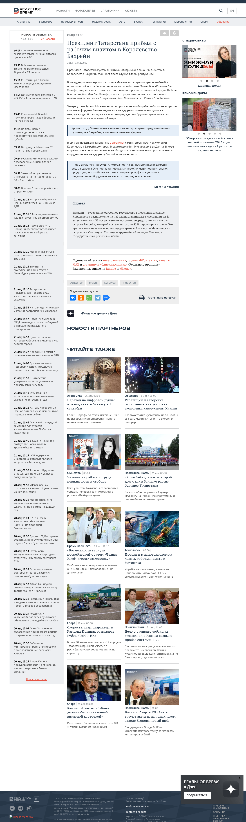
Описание (219, 812)
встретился (117, 142)
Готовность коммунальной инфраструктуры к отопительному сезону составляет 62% (35, 556)
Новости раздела (36, 679)
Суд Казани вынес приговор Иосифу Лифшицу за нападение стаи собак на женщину (36, 366)
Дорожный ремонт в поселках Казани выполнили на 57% (36, 353)
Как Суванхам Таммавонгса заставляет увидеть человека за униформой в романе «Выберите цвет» (92, 486)
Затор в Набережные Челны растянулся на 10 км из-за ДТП (35, 203)
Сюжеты (131, 10)
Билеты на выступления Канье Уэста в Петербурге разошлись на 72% (33, 270)
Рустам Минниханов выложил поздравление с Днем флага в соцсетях (36, 162)
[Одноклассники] (174, 33)
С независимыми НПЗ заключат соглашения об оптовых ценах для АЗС (35, 54)
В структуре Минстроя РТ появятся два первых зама (33, 148)
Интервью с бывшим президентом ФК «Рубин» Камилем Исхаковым (92, 717)
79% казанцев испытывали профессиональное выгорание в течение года (34, 396)
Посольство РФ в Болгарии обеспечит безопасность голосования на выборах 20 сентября (35, 231)
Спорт (204, 21)
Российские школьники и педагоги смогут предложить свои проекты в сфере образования (36, 602)
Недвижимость (101, 21)
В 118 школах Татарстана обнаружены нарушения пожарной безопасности (30, 523)
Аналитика (23, 21)
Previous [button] (185, 61)
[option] (209, 61)
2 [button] (207, 81)
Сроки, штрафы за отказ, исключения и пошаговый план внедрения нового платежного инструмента (93, 411)
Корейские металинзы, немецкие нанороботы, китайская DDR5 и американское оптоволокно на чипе (149, 565)
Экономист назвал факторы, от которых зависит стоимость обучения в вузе (33, 572)
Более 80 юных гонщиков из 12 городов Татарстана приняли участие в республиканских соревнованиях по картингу (94, 640)
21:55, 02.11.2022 (77, 62)
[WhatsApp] (89, 298)
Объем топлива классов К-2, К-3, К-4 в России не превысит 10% (35, 96)
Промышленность (72, 21)
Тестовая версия (136, 812)
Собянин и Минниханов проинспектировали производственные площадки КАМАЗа (35, 648)
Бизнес (138, 21)
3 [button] (212, 81)
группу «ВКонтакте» (142, 260)
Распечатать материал (162, 297)
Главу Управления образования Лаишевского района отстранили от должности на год (35, 632)
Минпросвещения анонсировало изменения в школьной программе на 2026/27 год (34, 505)
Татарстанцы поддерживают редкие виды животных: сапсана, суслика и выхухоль (32, 294)
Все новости (47, 39)
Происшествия (135, 627)
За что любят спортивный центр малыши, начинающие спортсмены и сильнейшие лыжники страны (150, 488)
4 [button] (217, 81)
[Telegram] (97, 298)
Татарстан (129, 282)
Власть (93, 282)
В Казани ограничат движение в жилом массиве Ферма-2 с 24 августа (31, 68)
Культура (110, 282)
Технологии (158, 21)
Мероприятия (183, 21)
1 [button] (201, 81)
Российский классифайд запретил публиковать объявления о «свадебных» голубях (36, 617)
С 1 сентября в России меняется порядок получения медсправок (32, 83)
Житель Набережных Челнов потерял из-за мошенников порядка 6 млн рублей (36, 411)
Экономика (45, 21)
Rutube (111, 268)
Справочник (110, 10)
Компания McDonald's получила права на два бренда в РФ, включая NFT (34, 117)
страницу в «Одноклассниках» (105, 264)
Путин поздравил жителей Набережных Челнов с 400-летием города (36, 340)
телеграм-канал (114, 260)
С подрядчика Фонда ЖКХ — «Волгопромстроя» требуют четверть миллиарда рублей (150, 723)
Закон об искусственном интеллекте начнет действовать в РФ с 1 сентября (35, 177)
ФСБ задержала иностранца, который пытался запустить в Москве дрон (33, 459)
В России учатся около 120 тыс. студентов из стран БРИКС (36, 215)
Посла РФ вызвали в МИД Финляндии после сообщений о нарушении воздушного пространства (36, 324)
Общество (223, 21)
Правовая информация (221, 807)
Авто (122, 21)
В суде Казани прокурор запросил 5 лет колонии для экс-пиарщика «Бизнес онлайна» (35, 666)
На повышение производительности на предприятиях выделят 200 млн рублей (34, 134)
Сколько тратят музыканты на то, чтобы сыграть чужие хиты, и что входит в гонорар (151, 411)
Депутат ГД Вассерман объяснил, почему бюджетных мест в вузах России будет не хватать (36, 539)
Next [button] (233, 61)
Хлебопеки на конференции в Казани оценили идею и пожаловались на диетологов (92, 561)
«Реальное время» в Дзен (99, 313)
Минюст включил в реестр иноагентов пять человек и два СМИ (35, 255)
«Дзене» (125, 268)
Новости (63, 10)
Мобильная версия (137, 806)
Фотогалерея (85, 10)
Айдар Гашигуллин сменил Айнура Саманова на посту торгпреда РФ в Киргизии (35, 587)
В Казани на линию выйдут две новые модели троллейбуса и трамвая (34, 444)
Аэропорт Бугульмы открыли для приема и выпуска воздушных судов (34, 473)
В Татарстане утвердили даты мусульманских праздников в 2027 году (33, 381)
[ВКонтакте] (164, 33)
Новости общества (36, 34)
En (232, 10)
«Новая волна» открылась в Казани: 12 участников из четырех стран (36, 488)
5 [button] (220, 133)
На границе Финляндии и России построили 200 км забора (36, 309)
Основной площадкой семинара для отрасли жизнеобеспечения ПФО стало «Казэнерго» (35, 427)
